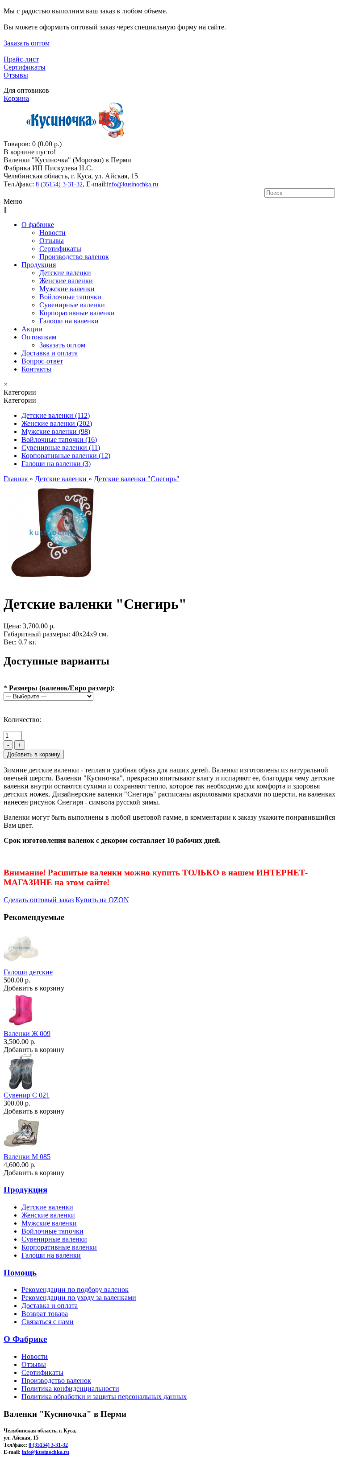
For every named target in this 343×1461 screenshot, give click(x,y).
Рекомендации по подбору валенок (75, 1289)
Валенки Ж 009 (27, 1033)
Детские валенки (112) (55, 415)
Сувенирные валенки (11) (60, 447)
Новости (34, 1356)
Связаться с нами (47, 1321)
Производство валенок (56, 1380)
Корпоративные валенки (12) (65, 455)
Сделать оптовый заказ (39, 900)
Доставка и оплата (49, 1305)
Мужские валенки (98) (55, 431)
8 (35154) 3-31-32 (59, 184)
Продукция (25, 1189)
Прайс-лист (21, 59)
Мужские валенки (49, 1223)
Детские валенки (47, 1207)
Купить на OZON (102, 900)
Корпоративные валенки (59, 1247)
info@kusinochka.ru (132, 184)
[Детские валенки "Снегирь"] (54, 582)
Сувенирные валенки (54, 1239)
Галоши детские (28, 972)
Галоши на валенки (51, 1255)
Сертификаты (25, 67)
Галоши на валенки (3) (56, 463)
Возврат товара (44, 1313)
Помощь (20, 1272)
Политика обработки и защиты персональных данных (104, 1396)
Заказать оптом (27, 43)
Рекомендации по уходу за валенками (78, 1297)
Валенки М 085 (27, 1156)
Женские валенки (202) (56, 423)
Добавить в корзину (34, 988)
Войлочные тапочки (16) (59, 439)
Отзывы (16, 75)
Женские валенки (48, 1215)
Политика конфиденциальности (70, 1388)
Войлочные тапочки (52, 1231)
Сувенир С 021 (27, 1095)
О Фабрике (25, 1339)
